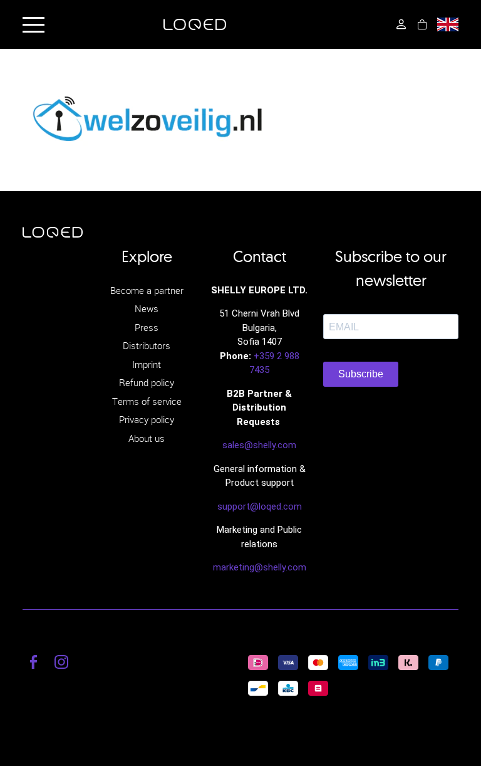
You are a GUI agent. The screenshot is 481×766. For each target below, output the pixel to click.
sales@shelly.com (259, 445)
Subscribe (360, 374)
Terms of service (147, 401)
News (146, 308)
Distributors (146, 345)
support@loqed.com (259, 506)
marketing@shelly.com (259, 567)
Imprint (146, 364)
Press (146, 327)
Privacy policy (146, 419)
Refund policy (146, 382)
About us (146, 438)
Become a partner (147, 290)
